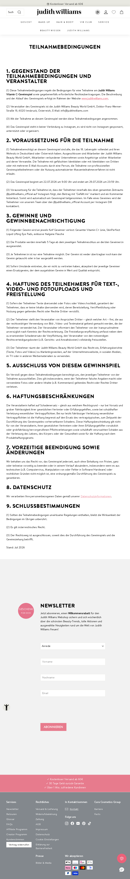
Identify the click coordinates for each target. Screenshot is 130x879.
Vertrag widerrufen (19, 844)
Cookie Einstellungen (47, 839)
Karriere (98, 809)
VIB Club (86, 22)
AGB (38, 824)
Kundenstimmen (15, 839)
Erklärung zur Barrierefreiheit (44, 846)
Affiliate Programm (16, 829)
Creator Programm (16, 834)
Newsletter (12, 809)
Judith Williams (78, 30)
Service (103, 22)
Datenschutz (43, 834)
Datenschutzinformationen (96, 496)
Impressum (42, 829)
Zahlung (40, 819)
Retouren (11, 814)
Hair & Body (65, 22)
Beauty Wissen (50, 30)
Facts (97, 814)
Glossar (10, 819)
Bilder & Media (44, 862)
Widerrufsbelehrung (46, 814)
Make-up (44, 22)
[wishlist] (113, 12)
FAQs (9, 824)
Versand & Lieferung (47, 809)
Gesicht (26, 22)
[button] (121, 869)
